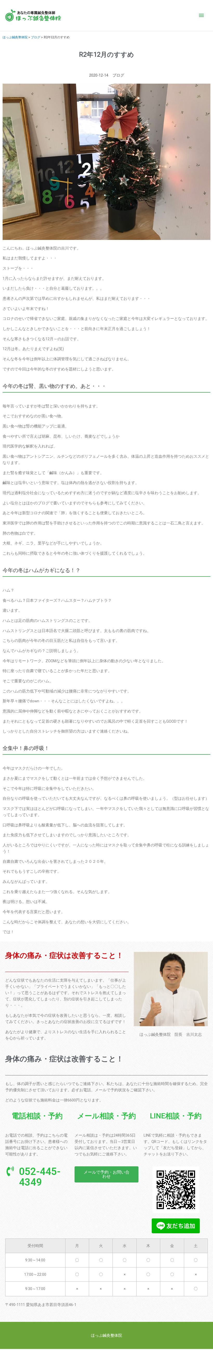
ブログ (35, 37)
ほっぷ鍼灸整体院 (15, 37)
